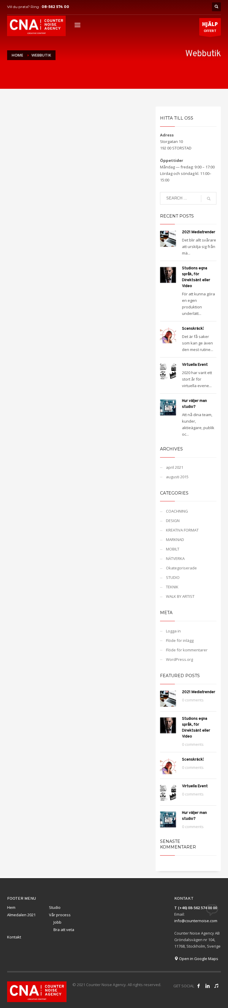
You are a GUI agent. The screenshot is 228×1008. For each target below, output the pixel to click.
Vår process (60, 914)
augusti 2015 (177, 476)
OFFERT (210, 27)
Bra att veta (63, 929)
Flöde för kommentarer (187, 650)
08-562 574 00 (55, 6)
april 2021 (174, 467)
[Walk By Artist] (216, 985)
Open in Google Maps (198, 958)
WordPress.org (179, 659)
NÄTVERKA (175, 558)
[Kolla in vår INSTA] (207, 985)
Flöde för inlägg (180, 640)
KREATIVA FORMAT (182, 530)
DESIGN (173, 520)
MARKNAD (175, 539)
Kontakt (14, 937)
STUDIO (173, 577)
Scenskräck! (193, 328)
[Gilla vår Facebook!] (198, 985)
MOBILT (172, 549)
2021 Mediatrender (198, 232)
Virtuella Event (195, 365)
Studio (55, 907)
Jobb (57, 922)
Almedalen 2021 (21, 914)
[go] (208, 198)
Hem (11, 907)
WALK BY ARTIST (180, 596)
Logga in (173, 631)
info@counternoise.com (195, 920)
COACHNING (177, 511)
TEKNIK (172, 587)
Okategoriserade (181, 568)
